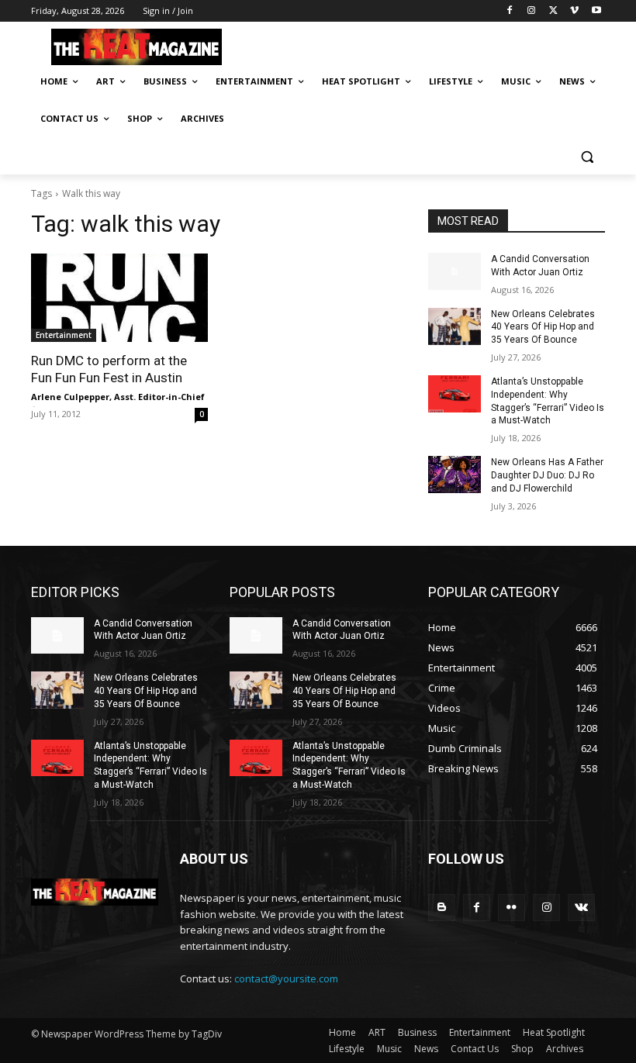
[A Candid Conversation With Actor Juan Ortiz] (454, 271)
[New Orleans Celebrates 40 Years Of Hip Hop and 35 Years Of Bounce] (454, 326)
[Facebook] (510, 11)
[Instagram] (532, 11)
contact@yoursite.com (286, 978)
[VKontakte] (581, 907)
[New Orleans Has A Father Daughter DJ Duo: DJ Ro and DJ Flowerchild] (454, 474)
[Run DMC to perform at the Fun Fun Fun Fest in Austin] (119, 298)
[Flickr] (511, 907)
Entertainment (64, 335)
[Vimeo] (574, 11)
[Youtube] (596, 11)
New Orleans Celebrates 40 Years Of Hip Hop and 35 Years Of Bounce (543, 327)
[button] (587, 156)
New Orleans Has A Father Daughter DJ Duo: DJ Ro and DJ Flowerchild (547, 475)
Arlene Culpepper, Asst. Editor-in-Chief (118, 396)
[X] (553, 11)
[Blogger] (441, 907)
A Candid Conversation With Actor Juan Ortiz (143, 630)
